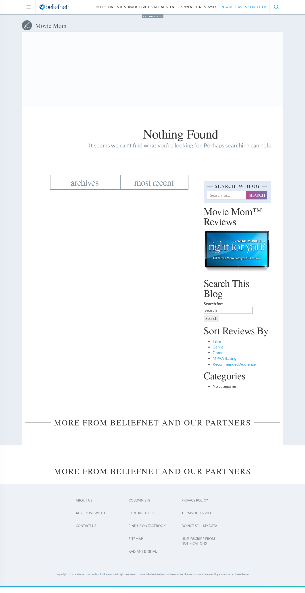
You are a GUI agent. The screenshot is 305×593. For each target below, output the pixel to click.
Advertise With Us (92, 513)
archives (85, 182)
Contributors (142, 513)
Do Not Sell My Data (199, 526)
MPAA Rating (224, 358)
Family (206, 7)
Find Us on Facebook (147, 526)
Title (217, 341)
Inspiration (104, 7)
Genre (218, 346)
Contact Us (86, 526)
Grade (218, 352)
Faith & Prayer (126, 7)
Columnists (152, 16)
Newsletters (232, 7)
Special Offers (256, 7)
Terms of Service (197, 513)
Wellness (153, 7)
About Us (84, 500)
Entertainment (182, 7)
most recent (153, 182)
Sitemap (136, 539)
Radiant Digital (143, 551)
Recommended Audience (234, 364)
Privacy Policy (195, 500)
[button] (276, 7)
